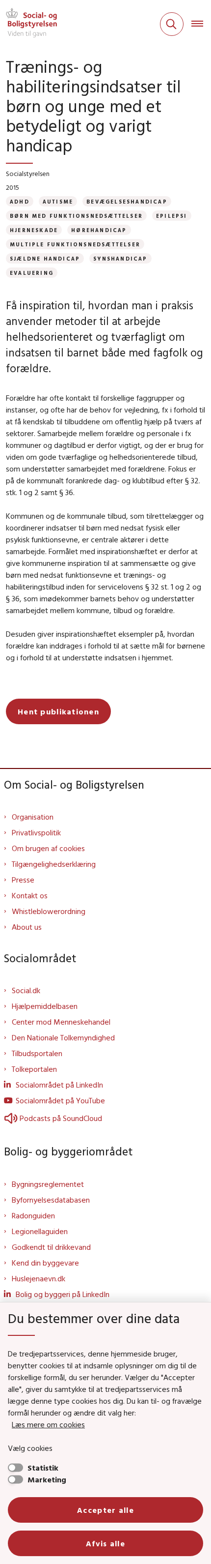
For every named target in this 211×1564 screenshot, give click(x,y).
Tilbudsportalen (37, 1053)
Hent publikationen (58, 711)
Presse (23, 880)
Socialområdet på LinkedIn (59, 1085)
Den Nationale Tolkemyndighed (63, 1037)
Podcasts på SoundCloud (61, 1118)
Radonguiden (33, 1215)
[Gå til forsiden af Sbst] (28, 24)
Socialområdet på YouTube (60, 1100)
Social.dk (26, 990)
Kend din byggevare (45, 1263)
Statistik (42, 1468)
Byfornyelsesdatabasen (51, 1200)
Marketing (46, 1479)
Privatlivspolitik (36, 832)
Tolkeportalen (34, 1069)
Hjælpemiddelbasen (45, 1006)
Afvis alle (105, 1543)
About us (27, 927)
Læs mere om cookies (48, 1424)
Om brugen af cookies (48, 848)
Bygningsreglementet (48, 1184)
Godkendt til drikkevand (51, 1247)
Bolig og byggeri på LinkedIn (62, 1294)
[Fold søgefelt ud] (172, 24)
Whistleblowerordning (48, 911)
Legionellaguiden (40, 1231)
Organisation (32, 817)
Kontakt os (30, 895)
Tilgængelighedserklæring (54, 864)
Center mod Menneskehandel (61, 1022)
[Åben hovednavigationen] (201, 24)
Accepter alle (105, 1510)
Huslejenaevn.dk (38, 1278)
